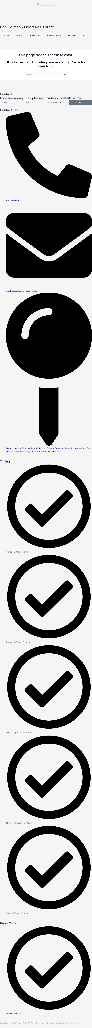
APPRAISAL (34, 35)
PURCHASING (54, 35)
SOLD (19, 35)
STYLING (72, 35)
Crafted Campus (70, 1023)
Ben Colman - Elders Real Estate (27, 27)
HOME (6, 35)
